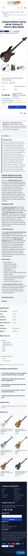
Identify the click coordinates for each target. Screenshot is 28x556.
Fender (15, 217)
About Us (4, 494)
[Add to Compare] (24, 113)
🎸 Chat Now (20, 552)
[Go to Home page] (14, 3)
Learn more (16, 129)
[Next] (25, 61)
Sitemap (16, 506)
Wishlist (16, 496)
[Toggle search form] (18, 7)
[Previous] (2, 61)
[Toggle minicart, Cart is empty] (24, 7)
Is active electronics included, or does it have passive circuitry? (13, 398)
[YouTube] (11, 515)
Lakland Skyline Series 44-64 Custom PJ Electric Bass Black (14, 15)
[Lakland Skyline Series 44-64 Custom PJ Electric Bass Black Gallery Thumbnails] (14, 67)
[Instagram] (8, 515)
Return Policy (17, 504)
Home (3, 12)
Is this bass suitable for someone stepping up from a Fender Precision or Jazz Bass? (12, 380)
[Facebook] (5, 515)
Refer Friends (16, 31)
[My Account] (21, 7)
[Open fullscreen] (14, 49)
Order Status (17, 494)
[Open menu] (3, 7)
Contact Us (4, 502)
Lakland (5, 13)
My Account (16, 498)
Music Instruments (10, 12)
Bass (18, 12)
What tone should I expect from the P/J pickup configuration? (13, 387)
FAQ (3, 498)
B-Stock (22, 12)
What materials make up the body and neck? (12, 404)
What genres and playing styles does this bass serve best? (12, 392)
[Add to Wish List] (21, 113)
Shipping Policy (17, 502)
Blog (3, 496)
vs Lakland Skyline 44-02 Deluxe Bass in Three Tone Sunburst (13, 414)
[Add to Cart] (17, 107)
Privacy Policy (5, 500)
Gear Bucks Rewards (19, 500)
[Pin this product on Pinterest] (10, 31)
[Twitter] (2, 515)
